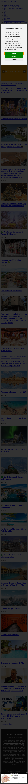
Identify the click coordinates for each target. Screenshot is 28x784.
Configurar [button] (14, 59)
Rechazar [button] (14, 56)
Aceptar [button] (14, 53)
